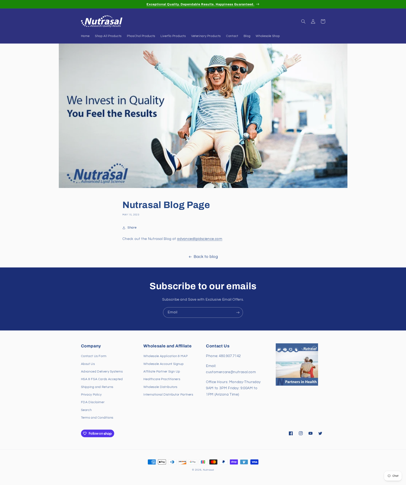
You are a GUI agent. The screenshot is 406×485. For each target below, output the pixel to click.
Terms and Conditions (97, 417)
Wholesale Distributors (160, 387)
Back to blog (206, 257)
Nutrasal (208, 470)
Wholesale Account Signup (163, 364)
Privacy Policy (91, 394)
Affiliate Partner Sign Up (161, 371)
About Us (88, 364)
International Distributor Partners (168, 394)
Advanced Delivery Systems (102, 371)
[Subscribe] (238, 312)
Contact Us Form (94, 356)
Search (86, 410)
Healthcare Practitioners (161, 379)
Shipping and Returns (97, 387)
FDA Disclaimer (93, 402)
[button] (303, 21)
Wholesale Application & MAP (165, 356)
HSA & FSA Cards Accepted (102, 379)
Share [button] (132, 227)
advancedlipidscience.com (199, 239)
